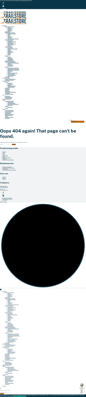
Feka (5, 202)
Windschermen (11, 76)
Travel (6, 82)
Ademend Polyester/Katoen (13, 62)
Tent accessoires (11, 73)
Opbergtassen (10, 44)
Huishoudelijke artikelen (10, 32)
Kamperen (5, 25)
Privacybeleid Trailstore (7, 199)
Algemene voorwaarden (7, 198)
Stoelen (9, 53)
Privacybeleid (22, 396)
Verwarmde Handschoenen (13, 104)
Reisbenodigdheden (12, 86)
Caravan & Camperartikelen (8, 159)
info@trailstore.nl (3, 186)
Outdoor (4, 151)
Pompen (9, 56)
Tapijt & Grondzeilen (9, 117)
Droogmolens (10, 42)
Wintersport (10, 107)
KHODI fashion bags (9, 110)
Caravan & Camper (6, 78)
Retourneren (5, 168)
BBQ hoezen (7, 96)
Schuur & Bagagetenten (13, 72)
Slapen (6, 55)
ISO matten (10, 57)
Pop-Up (9, 71)
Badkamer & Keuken (12, 33)
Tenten (6, 66)
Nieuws (4, 178)
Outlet (4, 109)
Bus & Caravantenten (9, 111)
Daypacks (7, 90)
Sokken (6, 106)
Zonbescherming (11, 87)
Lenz (4, 153)
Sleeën (6, 108)
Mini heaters (10, 105)
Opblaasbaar (10, 70)
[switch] (82, 392)
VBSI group (5, 200)
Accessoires (10, 40)
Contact (4, 8)
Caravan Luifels (8, 112)
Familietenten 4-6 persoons (13, 68)
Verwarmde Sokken (11, 103)
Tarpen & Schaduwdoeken (10, 61)
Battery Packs (10, 102)
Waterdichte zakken (9, 94)
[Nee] (25, 396)
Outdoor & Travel (6, 81)
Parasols (9, 52)
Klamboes (10, 85)
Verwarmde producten (9, 101)
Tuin (3, 95)
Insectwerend (10, 84)
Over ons (4, 177)
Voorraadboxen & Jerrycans (13, 38)
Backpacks (7, 88)
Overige (9, 45)
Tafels (9, 54)
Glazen (9, 34)
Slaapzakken (10, 59)
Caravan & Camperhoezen (10, 79)
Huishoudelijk (8, 113)
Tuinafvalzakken (8, 98)
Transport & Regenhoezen (10, 92)
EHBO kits (10, 83)
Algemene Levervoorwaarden (8, 167)
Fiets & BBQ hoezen (12, 43)
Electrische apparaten (9, 26)
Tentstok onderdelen (12, 74)
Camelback (7, 89)
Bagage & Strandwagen (12, 48)
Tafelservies (10, 36)
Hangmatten (7, 31)
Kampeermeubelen (9, 46)
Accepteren (16, 396)
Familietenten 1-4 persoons (13, 67)
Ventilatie (9, 29)
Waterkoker (10, 30)
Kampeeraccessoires (9, 39)
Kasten (9, 49)
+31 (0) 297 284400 (4, 187)
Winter (4, 100)
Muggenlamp (10, 28)
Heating (9, 27)
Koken (9, 35)
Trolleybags (7, 93)
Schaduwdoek (10, 64)
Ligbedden (10, 50)
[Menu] (84, 383)
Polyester (10, 63)
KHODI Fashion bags (7, 99)
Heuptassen (7, 91)
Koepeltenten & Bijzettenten (13, 69)
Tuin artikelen (5, 155)
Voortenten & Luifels (9, 80)
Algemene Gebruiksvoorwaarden (9, 170)
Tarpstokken (10, 65)
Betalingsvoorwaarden (7, 166)
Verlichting (7, 77)
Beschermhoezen (8, 97)
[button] (70, 120)
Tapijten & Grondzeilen (9, 60)
